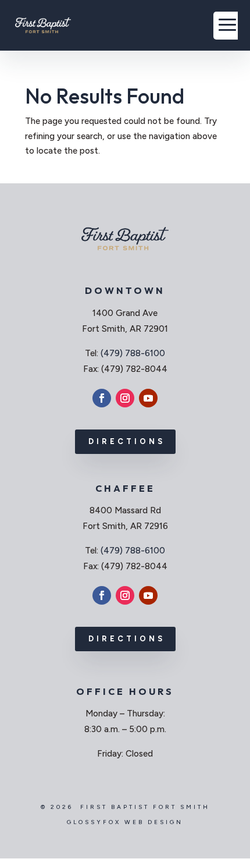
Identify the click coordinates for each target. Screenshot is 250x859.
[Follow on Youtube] (148, 398)
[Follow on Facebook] (101, 398)
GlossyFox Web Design (125, 822)
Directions (126, 441)
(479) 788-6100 (133, 353)
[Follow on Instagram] (125, 398)
